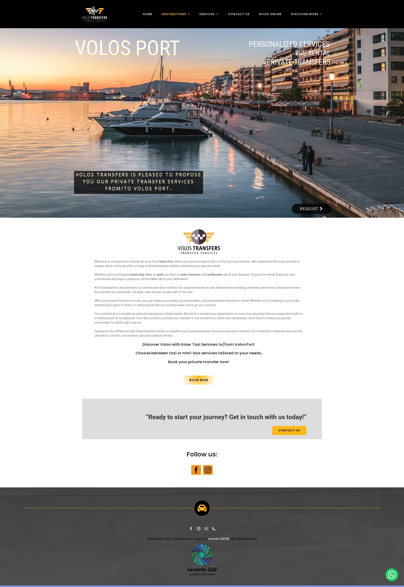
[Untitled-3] (202, 545)
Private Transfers (298, 62)
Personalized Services (289, 44)
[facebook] (196, 470)
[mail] (206, 528)
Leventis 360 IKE (219, 538)
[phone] (213, 528)
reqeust (310, 208)
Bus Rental (312, 53)
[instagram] (208, 470)
